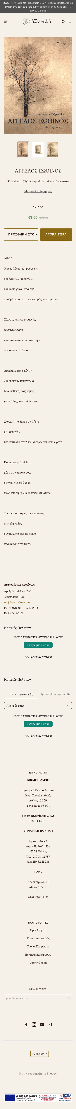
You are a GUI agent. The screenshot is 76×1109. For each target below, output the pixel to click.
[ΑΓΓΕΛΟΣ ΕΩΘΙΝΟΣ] (23, 149)
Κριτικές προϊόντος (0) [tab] (21, 694)
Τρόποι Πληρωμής (38, 946)
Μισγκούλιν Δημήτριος (38, 191)
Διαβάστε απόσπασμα (17, 602)
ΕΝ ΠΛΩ (38, 207)
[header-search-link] (63, 22)
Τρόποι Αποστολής (38, 938)
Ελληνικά (38, 1054)
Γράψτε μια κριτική (38, 645)
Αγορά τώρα (56, 234)
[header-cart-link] (70, 22)
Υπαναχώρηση (38, 962)
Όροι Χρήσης (38, 930)
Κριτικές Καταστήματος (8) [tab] (55, 694)
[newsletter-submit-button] (69, 999)
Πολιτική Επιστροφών (38, 954)
